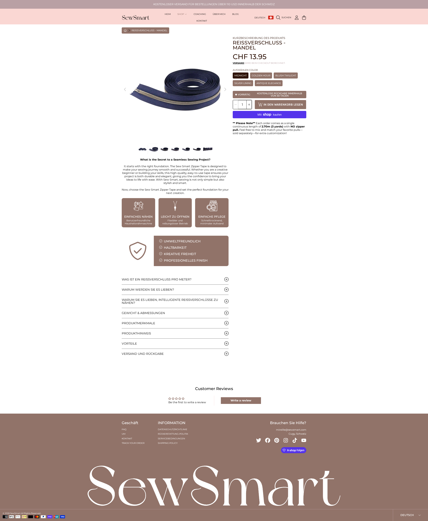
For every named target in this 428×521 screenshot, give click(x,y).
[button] (284, 17)
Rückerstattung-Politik (173, 433)
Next (225, 89)
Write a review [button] (241, 400)
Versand (238, 63)
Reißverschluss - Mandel (149, 30)
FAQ (124, 429)
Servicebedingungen (171, 438)
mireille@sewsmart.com (291, 429)
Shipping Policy (168, 443)
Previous (125, 89)
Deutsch (259, 17)
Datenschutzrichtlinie (172, 429)
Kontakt (127, 438)
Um (123, 433)
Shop (180, 14)
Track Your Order (133, 443)
